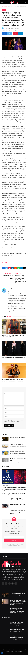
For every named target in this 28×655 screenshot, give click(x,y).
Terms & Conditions (18, 651)
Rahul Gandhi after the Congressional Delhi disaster (8, 277)
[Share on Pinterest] (15, 33)
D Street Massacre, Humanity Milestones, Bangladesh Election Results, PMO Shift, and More (14, 489)
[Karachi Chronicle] (14, 2)
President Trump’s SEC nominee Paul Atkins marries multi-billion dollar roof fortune (17, 453)
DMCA (25, 649)
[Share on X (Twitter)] (9, 33)
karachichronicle (21, 647)
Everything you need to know (17, 629)
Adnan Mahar (8, 28)
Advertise (14, 649)
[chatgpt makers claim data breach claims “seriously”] (5, 623)
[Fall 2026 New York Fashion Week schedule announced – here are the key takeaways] (14, 370)
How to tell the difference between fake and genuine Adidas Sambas (18, 446)
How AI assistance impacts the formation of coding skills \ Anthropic (17, 512)
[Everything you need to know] (5, 630)
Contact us (20, 649)
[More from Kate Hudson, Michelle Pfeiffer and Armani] (14, 348)
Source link (4, 262)
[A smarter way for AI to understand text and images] (5, 499)
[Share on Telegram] (20, 33)
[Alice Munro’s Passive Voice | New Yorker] (5, 460)
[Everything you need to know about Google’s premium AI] (5, 637)
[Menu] (2, 2)
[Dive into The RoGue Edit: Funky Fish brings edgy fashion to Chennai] (14, 326)
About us (9, 649)
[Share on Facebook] (4, 33)
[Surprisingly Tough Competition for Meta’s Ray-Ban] (5, 506)
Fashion (3, 9)
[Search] (26, 2)
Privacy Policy (12, 545)
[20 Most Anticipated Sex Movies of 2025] (5, 439)
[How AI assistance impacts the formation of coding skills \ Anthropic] (5, 512)
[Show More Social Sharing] (25, 33)
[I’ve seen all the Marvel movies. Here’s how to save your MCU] (5, 595)
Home (9, 6)
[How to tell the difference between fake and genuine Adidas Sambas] (5, 446)
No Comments (5, 30)
